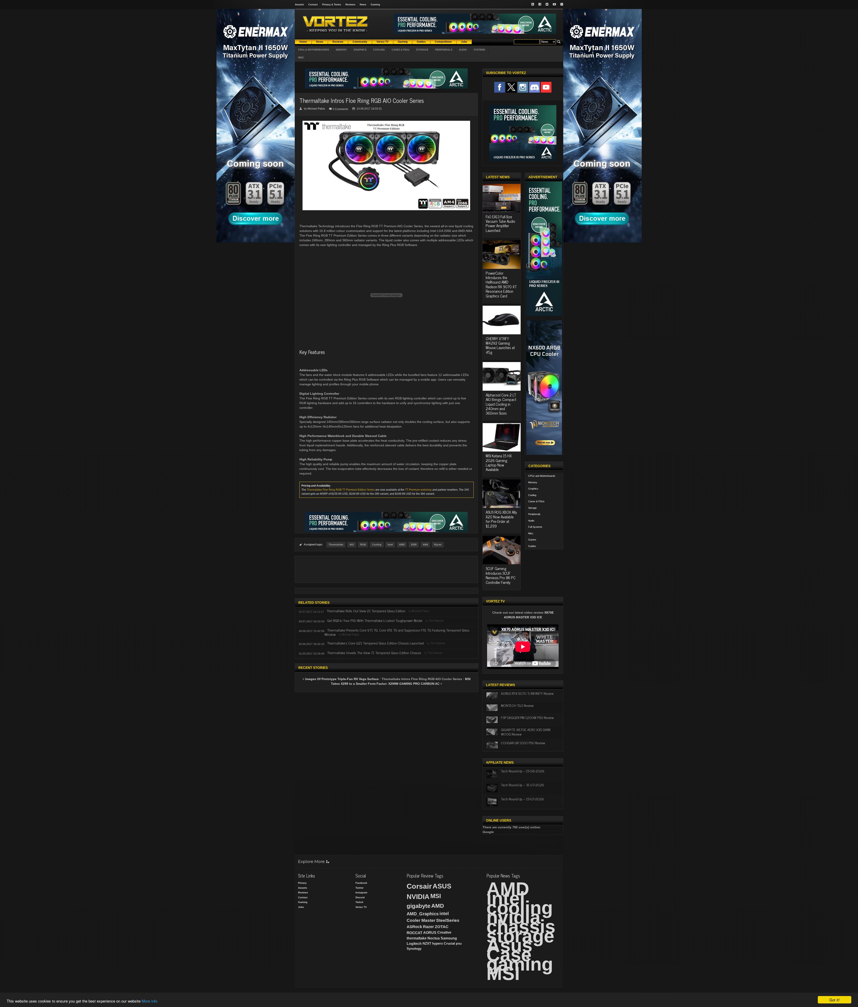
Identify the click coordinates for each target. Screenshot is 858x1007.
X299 (413, 544)
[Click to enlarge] (386, 122)
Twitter (359, 887)
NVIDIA (418, 896)
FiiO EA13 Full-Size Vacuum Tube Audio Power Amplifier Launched (500, 223)
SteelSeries (447, 920)
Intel (390, 544)
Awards (299, 4)
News (363, 4)
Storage (532, 508)
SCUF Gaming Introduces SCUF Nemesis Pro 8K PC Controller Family (500, 575)
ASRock (414, 926)
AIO (351, 544)
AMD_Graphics (423, 913)
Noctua (433, 938)
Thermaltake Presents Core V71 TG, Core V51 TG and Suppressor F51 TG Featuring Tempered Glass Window (396, 632)
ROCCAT (414, 933)
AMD (402, 544)
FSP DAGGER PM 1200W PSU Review (527, 717)
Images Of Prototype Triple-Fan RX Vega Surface (342, 679)
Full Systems (535, 527)
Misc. (531, 533)
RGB (363, 544)
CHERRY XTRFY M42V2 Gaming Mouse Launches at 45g (500, 345)
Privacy (302, 883)
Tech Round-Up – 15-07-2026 (522, 799)
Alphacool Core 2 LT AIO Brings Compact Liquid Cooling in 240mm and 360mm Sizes (501, 404)
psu (459, 943)
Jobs (301, 907)
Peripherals (534, 514)
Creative (444, 932)
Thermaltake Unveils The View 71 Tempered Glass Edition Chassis (374, 652)
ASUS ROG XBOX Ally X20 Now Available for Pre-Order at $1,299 (501, 519)
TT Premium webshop (418, 489)
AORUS (429, 933)
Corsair (419, 886)
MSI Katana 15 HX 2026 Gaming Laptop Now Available (499, 463)
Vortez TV (361, 907)
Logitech (414, 944)
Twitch (359, 902)
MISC (301, 57)
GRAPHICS (359, 49)
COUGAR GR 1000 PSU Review (523, 743)
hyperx (437, 943)
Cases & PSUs (536, 501)
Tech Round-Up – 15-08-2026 (522, 771)
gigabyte (418, 906)
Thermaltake (336, 544)
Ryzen (438, 544)
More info (149, 1001)
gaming (519, 964)
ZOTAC (441, 926)
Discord (360, 897)
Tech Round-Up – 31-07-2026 (522, 785)
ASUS (442, 886)
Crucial (449, 943)
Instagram (361, 892)
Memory (532, 482)
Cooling (376, 544)
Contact (313, 4)
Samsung (449, 938)
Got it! (834, 1000)
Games (532, 539)
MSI (435, 896)
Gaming (375, 4)
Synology (414, 948)
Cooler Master (421, 920)
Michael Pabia (316, 108)
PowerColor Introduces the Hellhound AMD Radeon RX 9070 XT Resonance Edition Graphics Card (501, 284)
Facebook (361, 883)
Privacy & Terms (331, 4)
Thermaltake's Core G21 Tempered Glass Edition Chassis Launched (375, 643)
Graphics (533, 488)
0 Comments (340, 109)
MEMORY (341, 49)
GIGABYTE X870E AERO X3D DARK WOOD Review (526, 732)
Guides (532, 546)
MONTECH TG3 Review (517, 705)
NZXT (427, 943)
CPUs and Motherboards (541, 476)
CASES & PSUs (400, 49)
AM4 (425, 544)
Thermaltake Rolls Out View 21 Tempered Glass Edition (366, 611)
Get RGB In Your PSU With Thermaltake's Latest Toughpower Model (374, 620)
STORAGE (422, 49)
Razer (428, 926)
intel (444, 913)
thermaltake (417, 938)
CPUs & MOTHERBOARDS (313, 49)
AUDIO (463, 49)
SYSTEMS (479, 49)
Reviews (350, 4)
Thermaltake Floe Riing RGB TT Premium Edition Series (341, 489)
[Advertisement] (386, 569)
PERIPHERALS (443, 49)
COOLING (379, 49)
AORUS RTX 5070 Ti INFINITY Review (527, 693)
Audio (531, 520)
